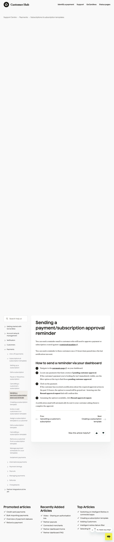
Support (80, 4)
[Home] (16, 4)
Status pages (104, 4)
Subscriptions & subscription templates (47, 17)
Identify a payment (66, 4)
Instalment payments (18, 457)
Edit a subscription (17, 372)
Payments (23, 17)
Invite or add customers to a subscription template (18, 411)
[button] (16, 327)
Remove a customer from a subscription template (17, 441)
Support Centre (10, 17)
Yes (96, 433)
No (103, 433)
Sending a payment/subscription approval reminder (18, 395)
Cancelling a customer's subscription (14, 386)
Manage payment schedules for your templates (17, 450)
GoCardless (92, 4)
